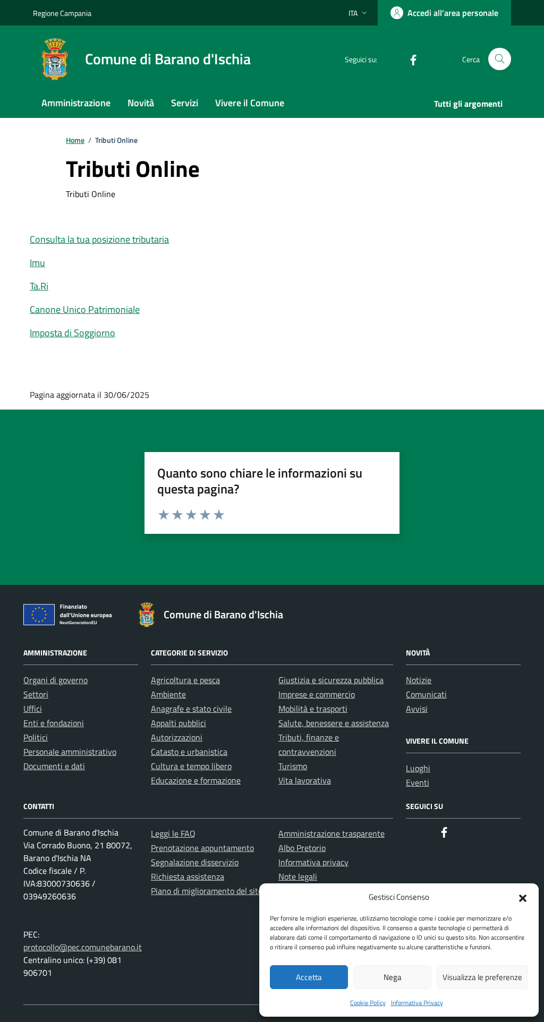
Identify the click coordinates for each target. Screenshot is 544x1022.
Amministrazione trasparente (331, 833)
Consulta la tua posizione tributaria (99, 239)
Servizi (184, 103)
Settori (35, 694)
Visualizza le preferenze (482, 977)
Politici (35, 737)
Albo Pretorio (302, 847)
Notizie (418, 680)
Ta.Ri (39, 286)
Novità (141, 103)
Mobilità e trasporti (312, 708)
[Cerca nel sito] (499, 59)
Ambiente (168, 694)
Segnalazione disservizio (195, 862)
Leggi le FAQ (173, 833)
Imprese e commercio (316, 694)
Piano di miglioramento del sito (206, 890)
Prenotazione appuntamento (202, 847)
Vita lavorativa (304, 780)
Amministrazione (75, 103)
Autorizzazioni (176, 737)
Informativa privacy (313, 862)
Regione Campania (62, 13)
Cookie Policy (368, 1003)
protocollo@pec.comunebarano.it (82, 947)
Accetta (309, 977)
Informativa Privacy (417, 1003)
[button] (522, 897)
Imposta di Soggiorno (72, 333)
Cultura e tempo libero (191, 766)
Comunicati (426, 694)
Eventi (417, 782)
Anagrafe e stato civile (191, 708)
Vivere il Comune (249, 103)
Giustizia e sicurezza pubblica (331, 680)
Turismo (292, 766)
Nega (393, 977)
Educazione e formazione (196, 780)
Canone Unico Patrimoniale (85, 309)
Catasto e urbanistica (189, 751)
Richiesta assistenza (187, 876)
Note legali (297, 876)
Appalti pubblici (178, 723)
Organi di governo (55, 680)
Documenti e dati (54, 766)
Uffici (32, 708)
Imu (37, 262)
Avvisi (417, 708)
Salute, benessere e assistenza (333, 723)
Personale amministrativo (69, 751)
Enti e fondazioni (53, 723)
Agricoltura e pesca (185, 680)
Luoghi (418, 768)
